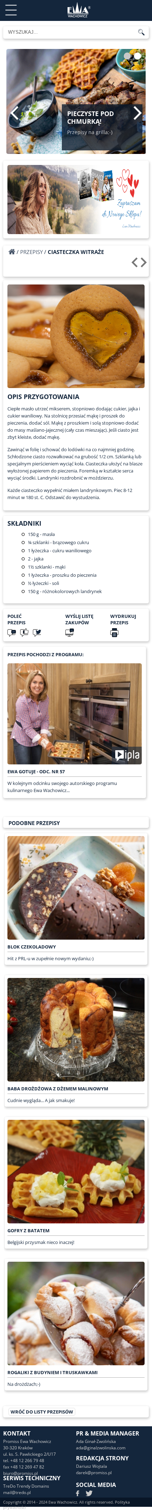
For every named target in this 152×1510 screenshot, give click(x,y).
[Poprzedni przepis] (135, 265)
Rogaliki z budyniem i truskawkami (52, 1372)
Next (137, 112)
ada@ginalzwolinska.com (100, 1448)
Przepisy (31, 251)
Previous (14, 112)
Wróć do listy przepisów (42, 1412)
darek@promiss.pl (94, 1473)
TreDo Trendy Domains (26, 1486)
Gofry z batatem (28, 1230)
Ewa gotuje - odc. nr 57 (36, 771)
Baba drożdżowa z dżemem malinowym (57, 1088)
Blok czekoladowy (31, 947)
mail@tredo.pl (17, 1492)
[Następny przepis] (145, 265)
